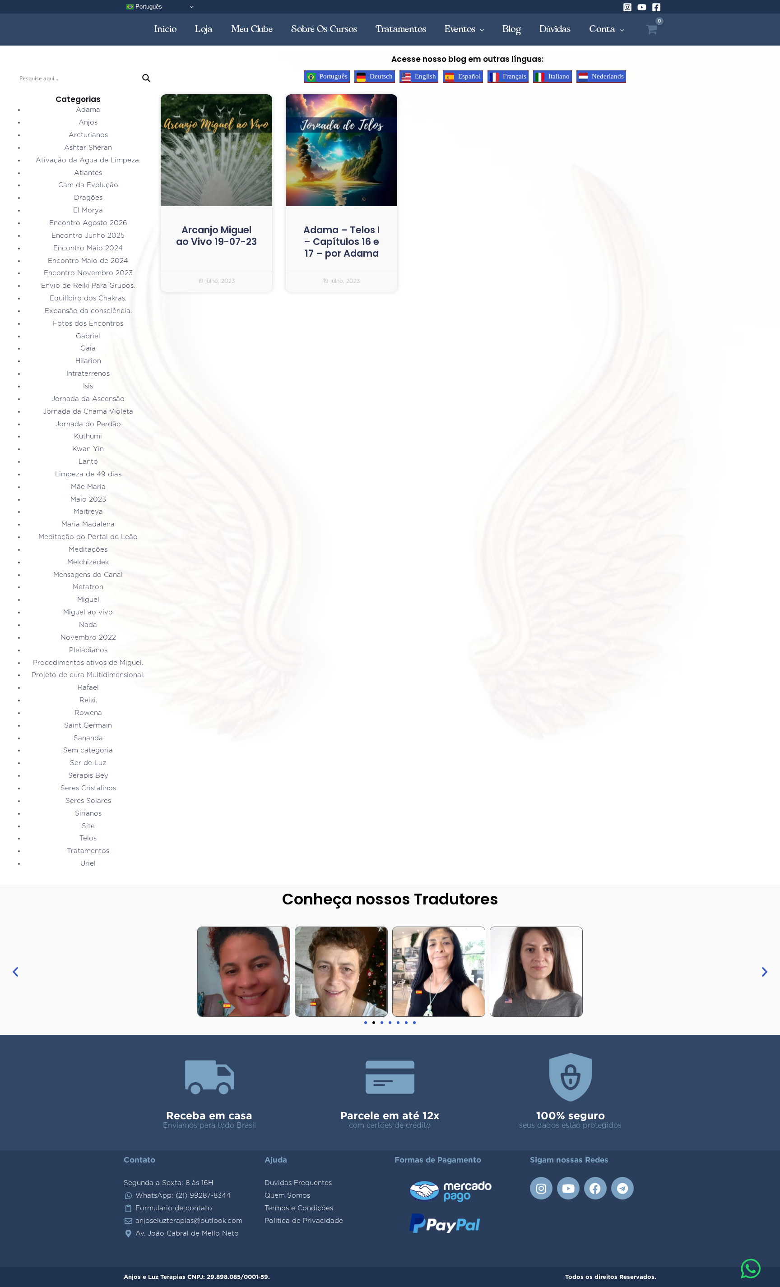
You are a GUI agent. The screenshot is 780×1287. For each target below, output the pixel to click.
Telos (88, 838)
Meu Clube (252, 29)
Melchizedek (88, 562)
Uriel (88, 863)
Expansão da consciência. (88, 311)
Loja (204, 29)
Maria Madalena (88, 524)
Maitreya (88, 511)
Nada (88, 625)
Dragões (88, 197)
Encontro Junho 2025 (88, 235)
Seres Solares (88, 801)
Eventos (460, 29)
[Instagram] (627, 7)
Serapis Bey (88, 775)
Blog (511, 29)
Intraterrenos (88, 373)
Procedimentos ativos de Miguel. (88, 663)
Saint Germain (88, 725)
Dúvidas (555, 29)
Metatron (88, 587)
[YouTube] (641, 7)
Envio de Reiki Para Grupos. (88, 285)
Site (88, 826)
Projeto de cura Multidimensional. (88, 675)
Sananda (88, 738)
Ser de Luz (88, 763)
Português (148, 6)
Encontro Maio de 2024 (88, 261)
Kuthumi (88, 436)
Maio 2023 (88, 499)
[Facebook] (656, 7)
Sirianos (88, 813)
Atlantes (88, 173)
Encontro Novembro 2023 (88, 273)
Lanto (88, 461)
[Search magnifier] (146, 78)
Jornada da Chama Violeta (88, 411)
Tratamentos (401, 29)
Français (513, 76)
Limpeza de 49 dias (88, 474)
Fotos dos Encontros (88, 323)
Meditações (88, 549)
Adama (88, 109)
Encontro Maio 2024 (88, 248)
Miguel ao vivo (88, 612)
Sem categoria (88, 750)
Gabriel (88, 336)
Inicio (165, 29)
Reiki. (88, 700)
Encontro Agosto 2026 (88, 223)
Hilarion (88, 361)
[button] (15, 971)
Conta (602, 29)
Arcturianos (88, 135)
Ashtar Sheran (88, 147)
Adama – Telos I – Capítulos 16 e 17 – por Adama (341, 241)
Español (468, 76)
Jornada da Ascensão (88, 399)
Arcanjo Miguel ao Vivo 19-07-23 (216, 235)
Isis (88, 386)
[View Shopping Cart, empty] (651, 29)
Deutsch (380, 76)
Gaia (88, 348)
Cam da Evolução (88, 185)
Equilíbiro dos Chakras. (88, 298)
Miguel (88, 599)
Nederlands (607, 76)
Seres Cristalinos (88, 788)
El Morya (88, 210)
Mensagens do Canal (88, 575)
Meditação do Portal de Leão (88, 537)
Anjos (88, 122)
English (424, 76)
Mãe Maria (88, 487)
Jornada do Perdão (88, 424)
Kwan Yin (88, 449)
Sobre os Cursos (324, 29)
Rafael (88, 687)
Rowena (88, 713)
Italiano (558, 76)
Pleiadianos (88, 650)
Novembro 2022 (88, 637)
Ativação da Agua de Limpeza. (88, 160)
